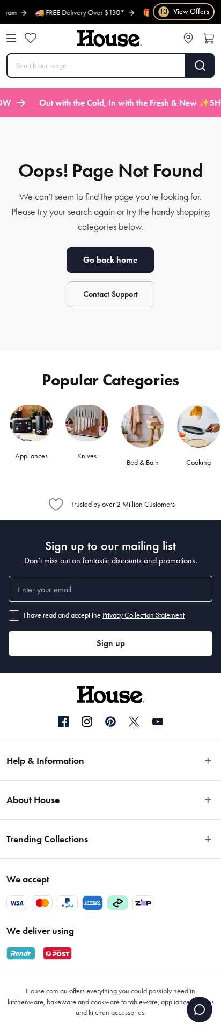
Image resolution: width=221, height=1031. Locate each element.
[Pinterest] (110, 721)
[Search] (200, 65)
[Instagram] (87, 722)
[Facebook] (63, 722)
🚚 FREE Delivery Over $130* (73, 12)
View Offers (184, 11)
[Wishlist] (30, 38)
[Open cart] (209, 38)
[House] (109, 38)
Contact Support (110, 294)
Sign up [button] (111, 643)
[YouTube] (157, 721)
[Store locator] (188, 38)
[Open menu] (11, 38)
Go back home (110, 260)
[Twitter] (134, 721)
